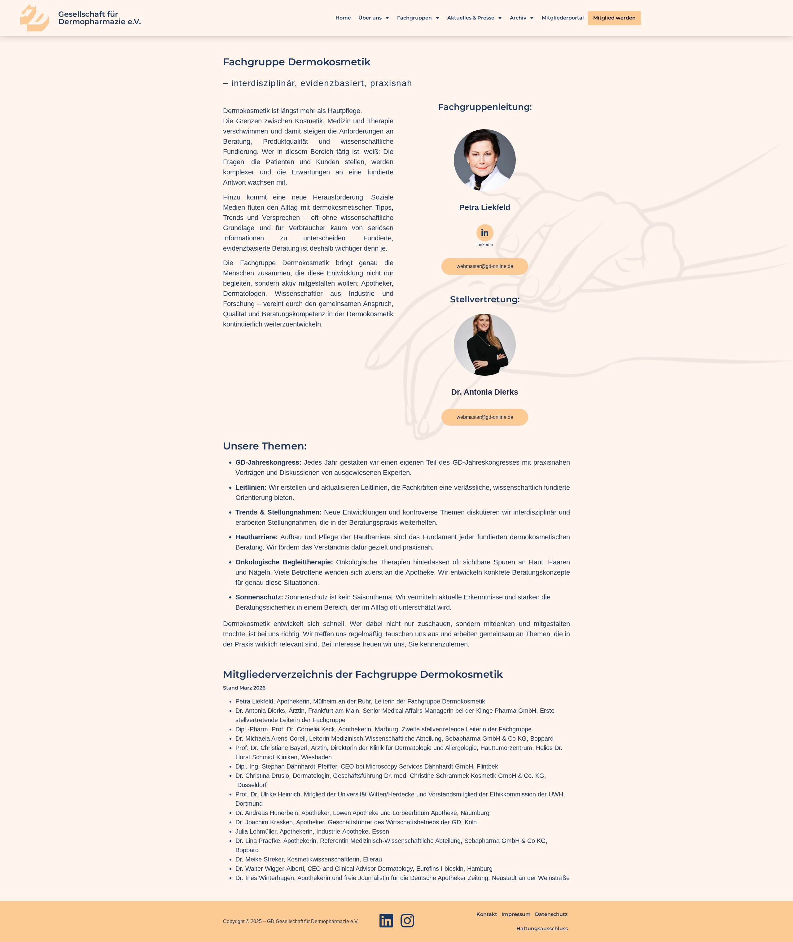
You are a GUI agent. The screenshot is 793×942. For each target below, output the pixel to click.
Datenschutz (551, 914)
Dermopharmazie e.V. (99, 21)
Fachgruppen (414, 18)
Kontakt (486, 914)
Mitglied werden (614, 18)
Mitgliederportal (563, 18)
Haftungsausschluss (542, 928)
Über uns (370, 18)
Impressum (516, 914)
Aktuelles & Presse (470, 18)
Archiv (518, 18)
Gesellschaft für (88, 14)
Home (343, 18)
